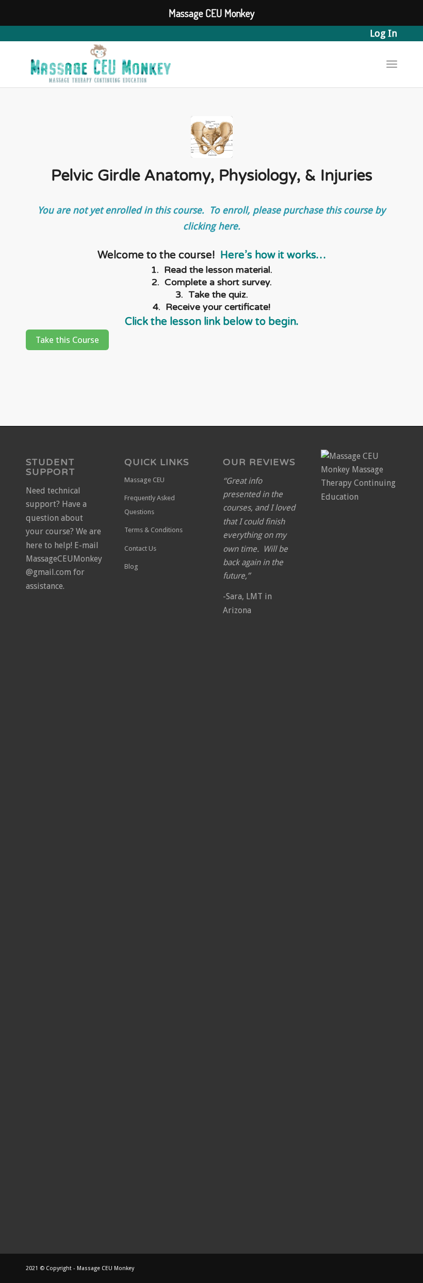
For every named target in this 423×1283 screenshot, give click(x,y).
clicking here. (211, 226)
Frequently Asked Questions (149, 504)
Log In (383, 33)
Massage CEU (144, 480)
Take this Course (67, 340)
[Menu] (391, 64)
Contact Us (140, 548)
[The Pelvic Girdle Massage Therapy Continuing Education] (212, 137)
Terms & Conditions (153, 530)
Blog (131, 566)
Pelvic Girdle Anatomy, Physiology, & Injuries (211, 175)
